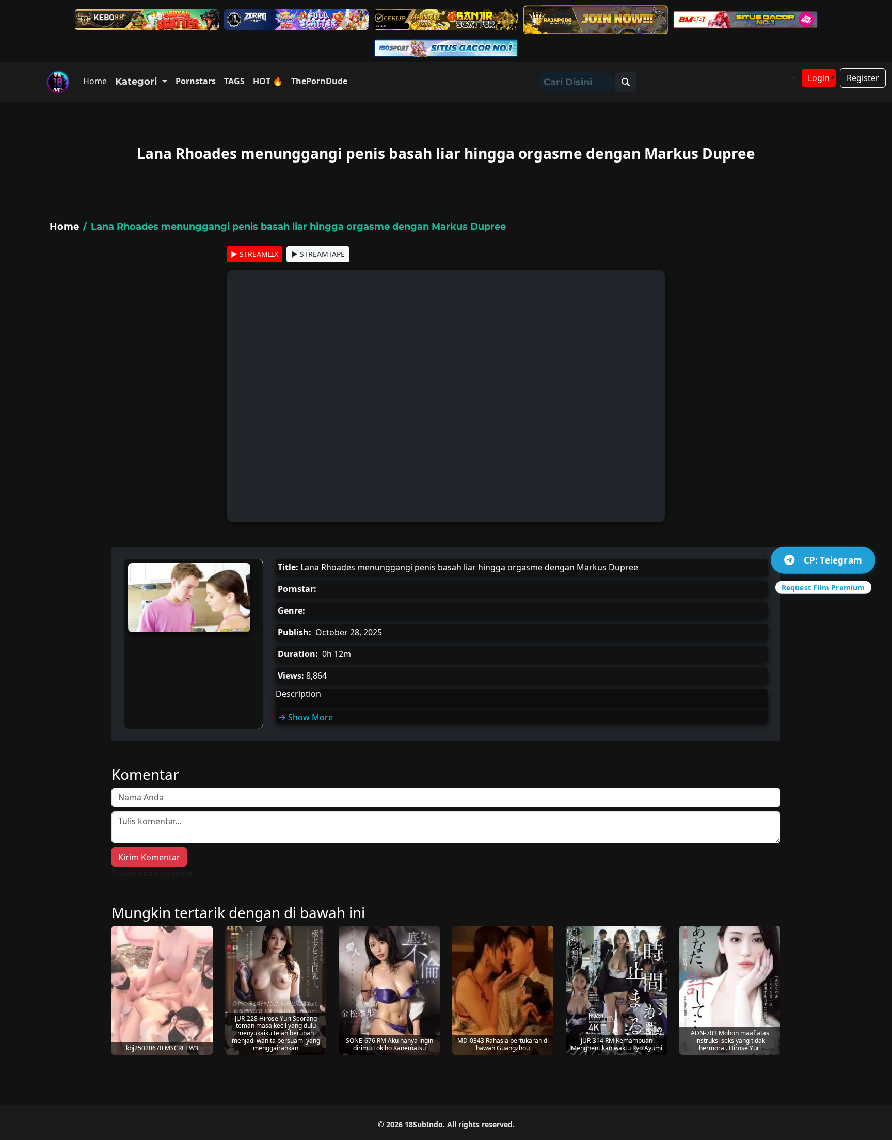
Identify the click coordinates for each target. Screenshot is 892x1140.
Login (819, 78)
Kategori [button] (137, 81)
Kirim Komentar (149, 857)
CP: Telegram (833, 560)
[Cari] (625, 82)
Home (95, 81)
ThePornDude (319, 81)
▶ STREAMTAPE (318, 254)
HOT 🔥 (268, 81)
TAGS (234, 81)
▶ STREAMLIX (254, 254)
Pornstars (196, 81)
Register (863, 78)
